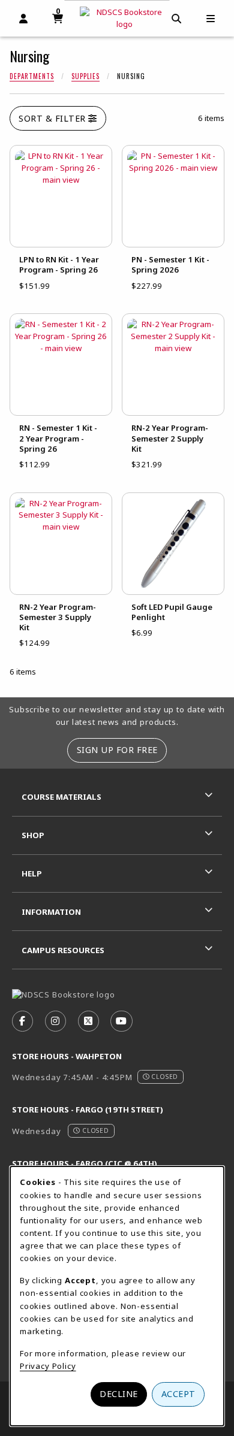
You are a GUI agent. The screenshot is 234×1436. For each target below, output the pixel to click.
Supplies (85, 76)
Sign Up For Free (117, 749)
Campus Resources (63, 950)
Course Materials (61, 796)
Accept (178, 1393)
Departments (32, 76)
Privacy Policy (48, 1366)
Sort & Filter (53, 118)
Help (32, 873)
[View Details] (61, 196)
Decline (119, 1393)
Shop (33, 835)
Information (51, 911)
